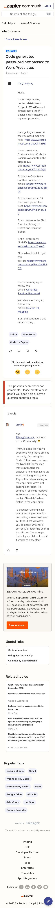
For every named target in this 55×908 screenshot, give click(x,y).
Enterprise (27, 867)
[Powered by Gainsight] (27, 824)
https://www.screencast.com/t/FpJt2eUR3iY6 (32, 264)
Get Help (7, 23)
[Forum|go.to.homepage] (21, 5)
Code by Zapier (19, 342)
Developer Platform (27, 852)
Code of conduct (18, 650)
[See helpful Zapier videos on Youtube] (45, 887)
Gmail (32, 770)
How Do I (13, 713)
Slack (38, 786)
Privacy (43, 903)
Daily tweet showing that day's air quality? (26, 693)
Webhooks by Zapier (18, 778)
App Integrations (27, 878)
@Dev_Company (25, 437)
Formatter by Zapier (17, 786)
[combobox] (27, 14)
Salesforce (12, 802)
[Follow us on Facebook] (21, 887)
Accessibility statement (38, 830)
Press (27, 857)
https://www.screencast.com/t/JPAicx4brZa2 (32, 209)
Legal (33, 903)
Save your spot (17, 625)
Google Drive (14, 794)
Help (27, 847)
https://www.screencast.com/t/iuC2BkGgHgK (32, 187)
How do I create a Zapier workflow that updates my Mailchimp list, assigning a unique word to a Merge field (25, 721)
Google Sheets (15, 770)
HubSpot (30, 802)
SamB (19, 424)
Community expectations (22, 660)
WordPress (28, 334)
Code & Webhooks (17, 39)
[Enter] (5, 14)
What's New (9, 31)
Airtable (31, 794)
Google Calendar (16, 810)
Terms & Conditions (15, 830)
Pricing (27, 841)
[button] (47, 6)
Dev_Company (25, 83)
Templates (27, 873)
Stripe (13, 334)
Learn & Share (28, 23)
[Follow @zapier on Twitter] (39, 887)
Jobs (27, 862)
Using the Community (20, 655)
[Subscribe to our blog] (33, 887)
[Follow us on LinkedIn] (27, 887)
